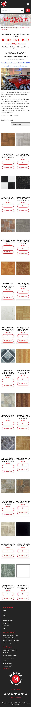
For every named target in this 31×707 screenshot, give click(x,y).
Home (2, 27)
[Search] (22, 10)
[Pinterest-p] (22, 694)
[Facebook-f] (8, 694)
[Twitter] (19, 694)
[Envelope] (5, 694)
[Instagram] (12, 694)
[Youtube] (26, 694)
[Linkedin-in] (15, 694)
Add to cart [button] (8, 167)
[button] (27, 4)
